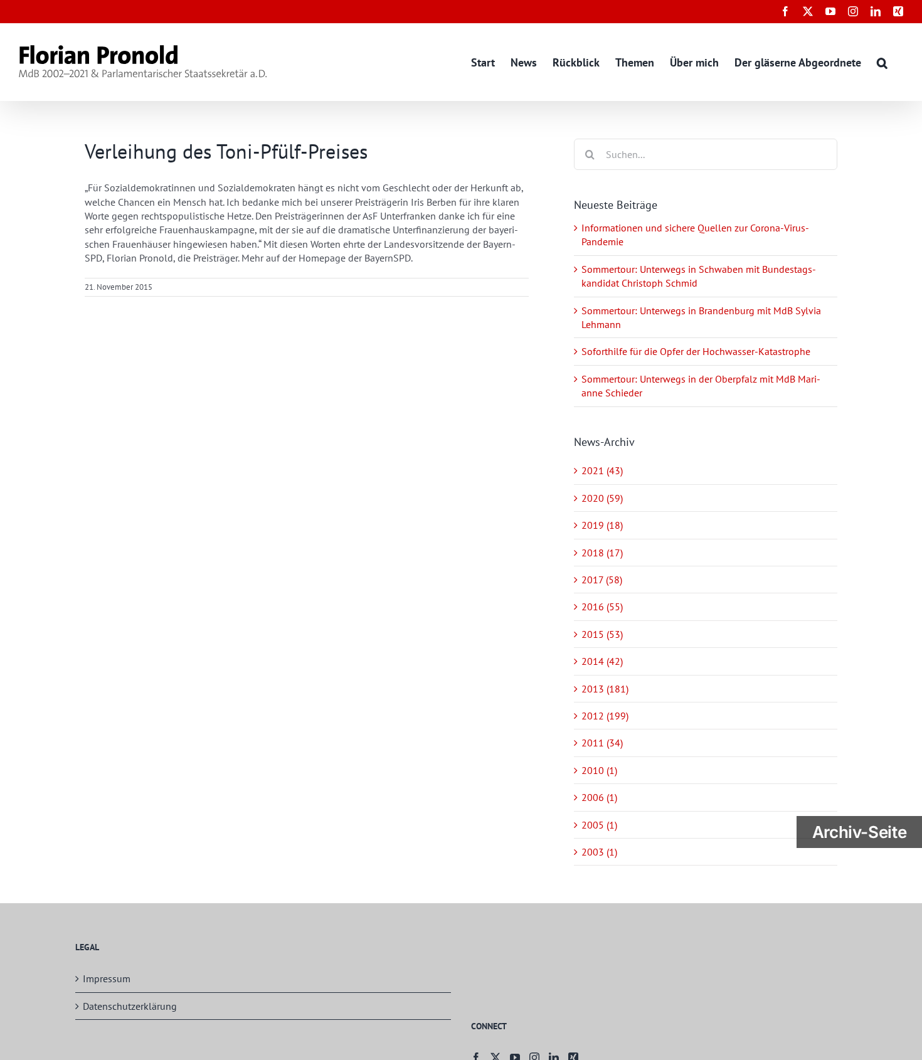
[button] (882, 61)
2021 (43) (602, 470)
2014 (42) (602, 661)
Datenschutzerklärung (130, 1006)
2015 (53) (602, 634)
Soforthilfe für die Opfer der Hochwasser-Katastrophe (695, 351)
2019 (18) (602, 525)
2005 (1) (599, 825)
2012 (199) (604, 715)
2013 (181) (604, 688)
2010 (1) (599, 770)
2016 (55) (602, 606)
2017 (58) (601, 579)
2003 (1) (599, 851)
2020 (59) (602, 498)
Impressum (106, 978)
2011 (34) (602, 742)
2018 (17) (602, 552)
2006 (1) (599, 797)
